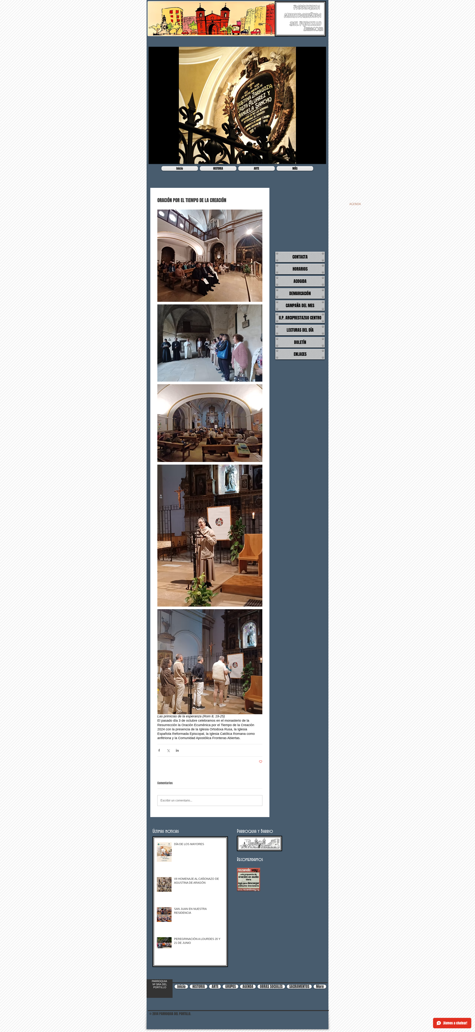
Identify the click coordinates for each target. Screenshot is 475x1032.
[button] (237, 105)
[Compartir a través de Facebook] (159, 750)
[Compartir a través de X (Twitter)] (168, 750)
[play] (320, 158)
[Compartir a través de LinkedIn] (177, 750)
